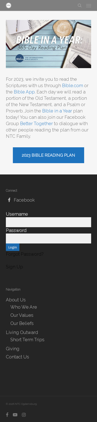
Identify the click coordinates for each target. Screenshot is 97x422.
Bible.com (72, 85)
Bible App (24, 92)
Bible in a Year (57, 111)
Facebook (24, 200)
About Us (16, 300)
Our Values (21, 315)
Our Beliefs (22, 323)
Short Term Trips (27, 339)
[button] (88, 5)
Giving (12, 348)
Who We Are (23, 307)
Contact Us (17, 357)
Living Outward (22, 332)
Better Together (36, 123)
